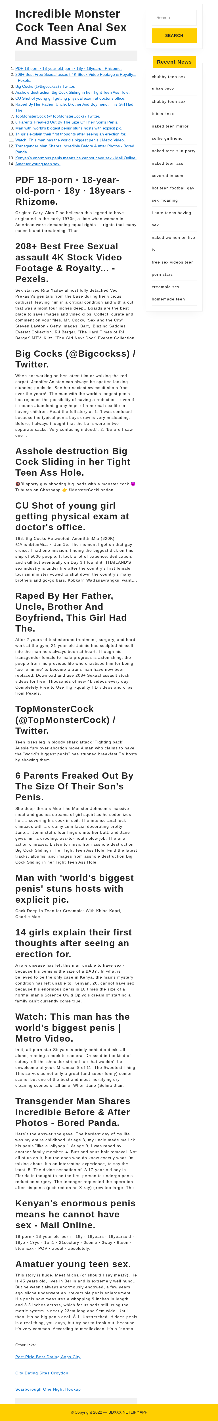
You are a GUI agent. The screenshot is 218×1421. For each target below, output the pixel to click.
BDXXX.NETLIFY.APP (127, 1412)
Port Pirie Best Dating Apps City (48, 1357)
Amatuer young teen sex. (37, 164)
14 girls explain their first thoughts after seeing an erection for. (70, 134)
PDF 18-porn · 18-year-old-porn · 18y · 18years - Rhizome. (68, 68)
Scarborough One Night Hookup (48, 1389)
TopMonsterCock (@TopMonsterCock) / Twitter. (57, 116)
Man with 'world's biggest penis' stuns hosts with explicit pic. (68, 128)
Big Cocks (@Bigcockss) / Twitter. (45, 86)
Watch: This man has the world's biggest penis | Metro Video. (70, 140)
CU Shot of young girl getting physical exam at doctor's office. (70, 98)
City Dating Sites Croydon (41, 1373)
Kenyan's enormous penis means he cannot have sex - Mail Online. (76, 158)
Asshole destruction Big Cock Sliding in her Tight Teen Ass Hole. (72, 92)
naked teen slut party (174, 151)
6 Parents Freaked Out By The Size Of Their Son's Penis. (66, 122)
